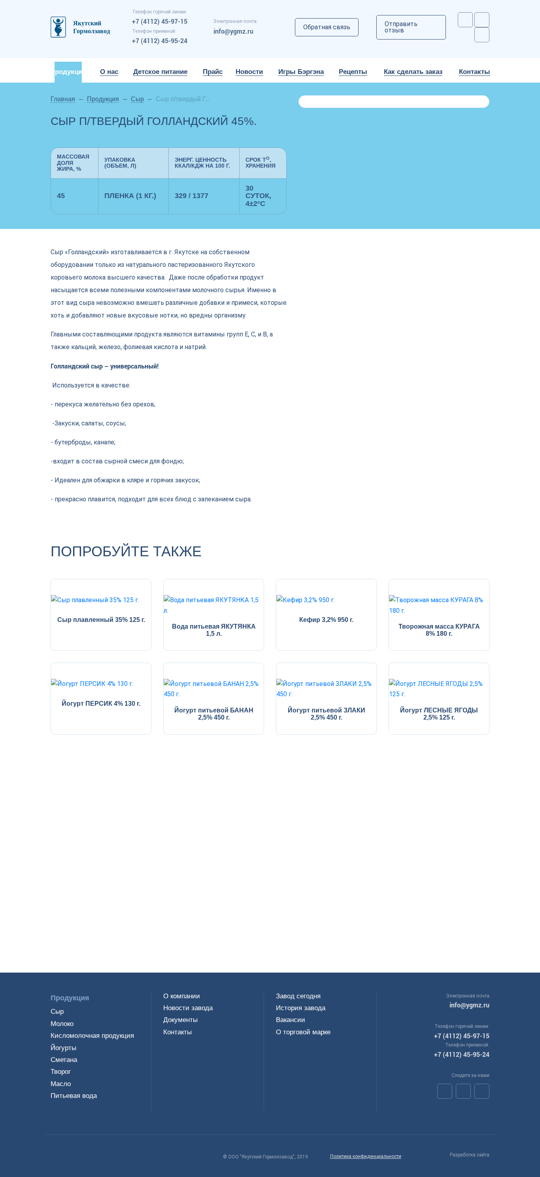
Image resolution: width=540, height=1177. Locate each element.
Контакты (177, 1032)
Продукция (103, 99)
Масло (61, 1084)
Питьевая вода (74, 1096)
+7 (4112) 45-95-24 (159, 40)
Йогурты (63, 1048)
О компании (181, 996)
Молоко (62, 1024)
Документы (180, 1020)
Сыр (137, 99)
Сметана (64, 1060)
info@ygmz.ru (233, 31)
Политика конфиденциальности (365, 1156)
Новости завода (188, 1008)
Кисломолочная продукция (92, 1035)
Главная (63, 99)
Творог (61, 1071)
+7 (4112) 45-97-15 (159, 21)
